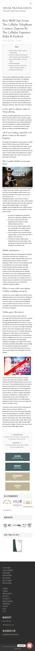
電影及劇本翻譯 (7, 583)
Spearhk (20, 40)
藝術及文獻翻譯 (7, 580)
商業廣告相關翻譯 (7, 570)
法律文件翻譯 (6, 568)
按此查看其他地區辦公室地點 (10, 634)
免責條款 (5, 606)
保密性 (4, 609)
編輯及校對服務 (7, 593)
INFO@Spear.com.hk (8, 625)
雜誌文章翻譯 (6, 578)
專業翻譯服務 (6, 604)
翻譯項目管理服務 (7, 601)
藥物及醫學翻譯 (7, 575)
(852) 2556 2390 (6, 621)
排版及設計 (5, 596)
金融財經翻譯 (6, 573)
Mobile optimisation (14, 63)
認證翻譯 (5, 588)
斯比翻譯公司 (6, 598)
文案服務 (5, 591)
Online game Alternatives (16, 70)
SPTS (4, 611)
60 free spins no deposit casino (21, 196)
